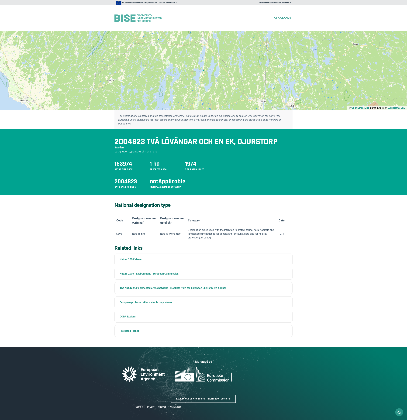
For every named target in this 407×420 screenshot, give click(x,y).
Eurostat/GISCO (396, 107)
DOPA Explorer (128, 316)
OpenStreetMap (360, 107)
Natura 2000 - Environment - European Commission (149, 273)
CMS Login (175, 407)
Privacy (151, 407)
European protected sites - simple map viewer (146, 302)
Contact (139, 407)
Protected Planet (129, 330)
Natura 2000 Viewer (131, 259)
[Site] (192, 18)
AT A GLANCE (282, 17)
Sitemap (162, 407)
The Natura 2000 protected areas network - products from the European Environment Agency (173, 287)
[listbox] (146, 2)
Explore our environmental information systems (203, 398)
